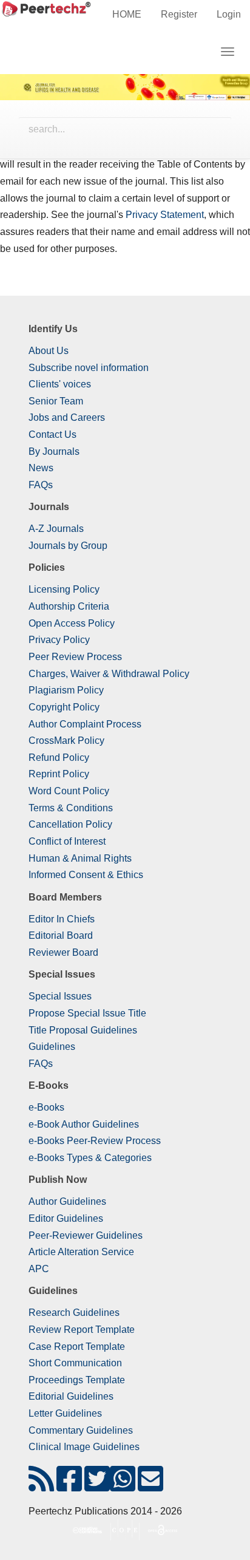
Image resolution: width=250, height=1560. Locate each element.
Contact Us (52, 434)
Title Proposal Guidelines (83, 1030)
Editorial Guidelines (71, 1396)
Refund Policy (59, 757)
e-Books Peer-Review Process (95, 1141)
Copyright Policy (64, 707)
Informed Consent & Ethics (86, 875)
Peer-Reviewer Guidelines (86, 1235)
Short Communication (75, 1363)
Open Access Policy (72, 623)
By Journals (54, 451)
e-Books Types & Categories (90, 1158)
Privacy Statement (165, 214)
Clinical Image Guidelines (84, 1447)
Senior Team (56, 401)
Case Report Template (77, 1346)
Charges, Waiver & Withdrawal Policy (109, 674)
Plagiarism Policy (66, 690)
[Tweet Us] (97, 1486)
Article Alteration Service (81, 1252)
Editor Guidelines (66, 1218)
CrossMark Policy (66, 740)
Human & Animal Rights (80, 858)
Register (179, 14)
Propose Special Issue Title (87, 1013)
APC (39, 1269)
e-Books (46, 1107)
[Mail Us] (150, 1486)
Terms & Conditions (71, 808)
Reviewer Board (63, 952)
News (41, 468)
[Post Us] (41, 1486)
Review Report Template (82, 1329)
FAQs (41, 485)
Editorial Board (61, 935)
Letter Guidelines (65, 1413)
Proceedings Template (77, 1380)
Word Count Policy (69, 791)
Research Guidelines (74, 1312)
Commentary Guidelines (81, 1430)
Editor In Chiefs (62, 919)
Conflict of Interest (67, 841)
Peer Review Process (75, 657)
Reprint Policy (59, 774)
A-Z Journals (56, 528)
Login (229, 14)
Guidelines (52, 1046)
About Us (49, 351)
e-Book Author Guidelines (84, 1124)
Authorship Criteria (69, 606)
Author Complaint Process (85, 724)
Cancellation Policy (70, 824)
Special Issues (60, 996)
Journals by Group (68, 545)
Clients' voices (60, 384)
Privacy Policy (59, 640)
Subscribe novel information (89, 368)
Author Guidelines (67, 1201)
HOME (126, 14)
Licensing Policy (64, 589)
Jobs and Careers (67, 417)
